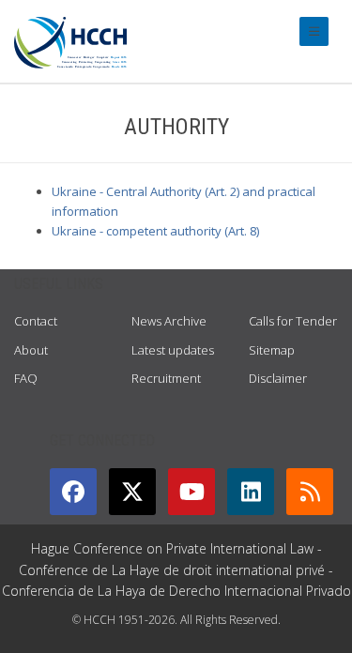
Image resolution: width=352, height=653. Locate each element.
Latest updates (172, 350)
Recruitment (166, 378)
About (31, 350)
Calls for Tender (293, 320)
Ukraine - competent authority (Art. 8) (155, 230)
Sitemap (272, 350)
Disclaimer (278, 378)
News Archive (169, 320)
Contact (35, 320)
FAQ (26, 378)
